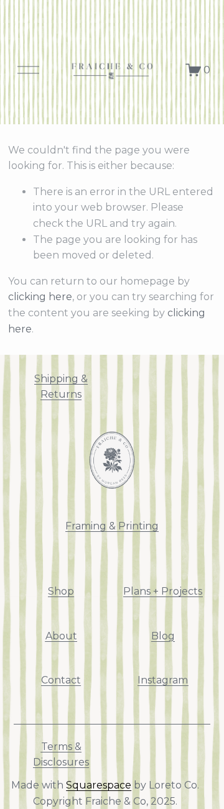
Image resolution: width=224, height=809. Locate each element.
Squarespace (98, 785)
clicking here (40, 297)
